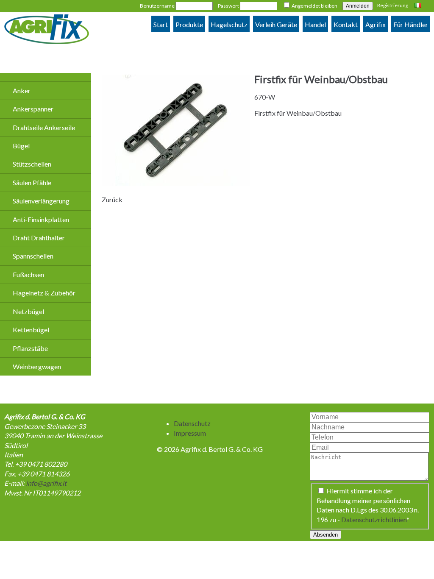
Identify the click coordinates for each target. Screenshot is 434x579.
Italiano (419, 6)
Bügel (21, 146)
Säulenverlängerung (41, 201)
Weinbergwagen (37, 366)
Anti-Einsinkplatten (41, 219)
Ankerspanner (33, 109)
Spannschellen (33, 256)
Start (160, 24)
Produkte (189, 24)
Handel (315, 24)
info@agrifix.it (46, 483)
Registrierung (392, 5)
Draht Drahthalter (39, 238)
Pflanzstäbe (30, 348)
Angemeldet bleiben (314, 6)
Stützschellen (32, 164)
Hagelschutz (229, 24)
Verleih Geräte (276, 24)
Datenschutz (192, 423)
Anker (22, 90)
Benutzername (157, 6)
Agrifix (375, 24)
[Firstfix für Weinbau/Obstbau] (176, 183)
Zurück (112, 199)
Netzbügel (28, 311)
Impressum (190, 433)
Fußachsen (28, 274)
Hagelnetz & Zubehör (44, 293)
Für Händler (410, 24)
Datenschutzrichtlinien (373, 519)
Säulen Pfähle (32, 182)
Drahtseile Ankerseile (44, 127)
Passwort (228, 6)
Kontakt (346, 24)
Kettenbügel (31, 330)
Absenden (325, 535)
